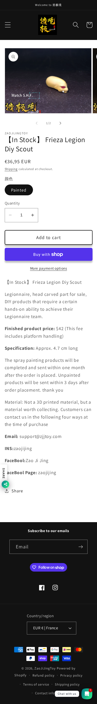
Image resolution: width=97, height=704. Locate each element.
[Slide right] (60, 123)
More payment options (48, 268)
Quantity (12, 203)
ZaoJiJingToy (45, 668)
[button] (7, 25)
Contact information (51, 693)
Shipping (11, 169)
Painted (19, 190)
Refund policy (43, 675)
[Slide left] (36, 123)
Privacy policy (71, 675)
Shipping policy (67, 684)
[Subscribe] (80, 547)
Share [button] (17, 491)
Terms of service (36, 684)
